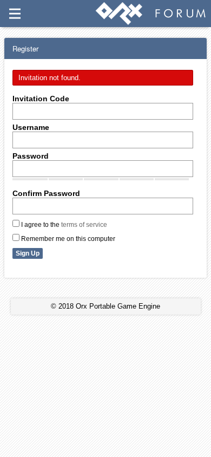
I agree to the (63, 224)
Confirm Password (46, 193)
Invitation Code (40, 98)
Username (30, 127)
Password (30, 156)
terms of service (84, 224)
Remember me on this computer (67, 239)
